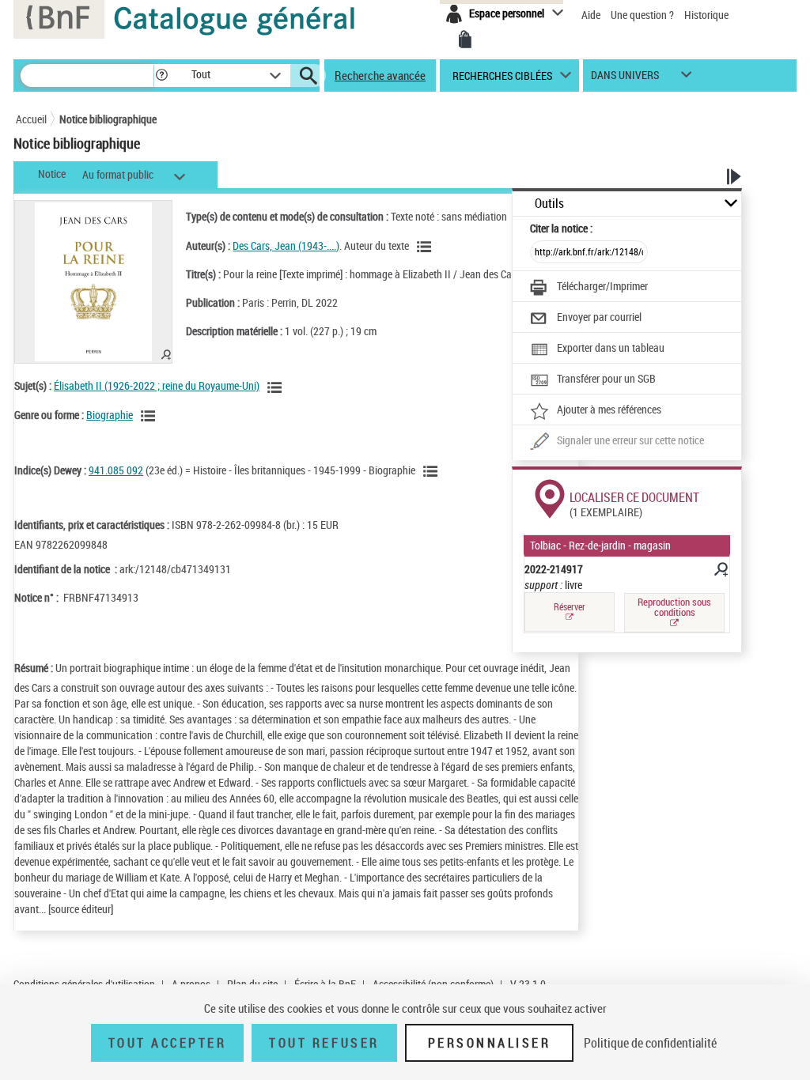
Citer (561, 228)
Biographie (109, 414)
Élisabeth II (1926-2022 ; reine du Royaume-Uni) (156, 385)
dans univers (625, 78)
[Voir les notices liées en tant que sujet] (276, 387)
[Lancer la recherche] (308, 75)
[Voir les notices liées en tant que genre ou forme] (150, 415)
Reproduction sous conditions (674, 607)
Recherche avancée (380, 75)
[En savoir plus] (719, 571)
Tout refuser (324, 1043)
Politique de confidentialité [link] (650, 1043)
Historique (706, 14)
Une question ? (643, 14)
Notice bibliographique (108, 119)
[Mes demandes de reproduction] (465, 39)
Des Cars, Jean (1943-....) (286, 245)
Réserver (569, 607)
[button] (161, 75)
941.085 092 (116, 470)
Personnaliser (489, 1043)
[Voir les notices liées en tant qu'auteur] (426, 246)
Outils (549, 203)
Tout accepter (167, 1043)
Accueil (31, 119)
